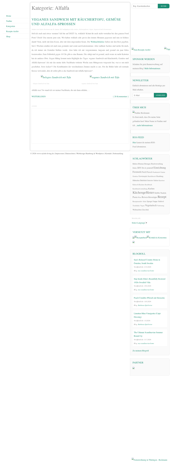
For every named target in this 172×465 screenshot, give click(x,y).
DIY (139, 167)
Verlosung (160, 205)
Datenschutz (70, 153)
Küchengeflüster (84, 29)
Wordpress (100, 153)
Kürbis (157, 192)
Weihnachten (137, 209)
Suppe (155, 201)
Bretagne (147, 164)
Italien (156, 180)
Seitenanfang (118, 153)
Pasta (135, 196)
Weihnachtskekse (97, 41)
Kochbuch (148, 184)
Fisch (144, 172)
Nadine (9, 21)
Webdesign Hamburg (84, 153)
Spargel (149, 201)
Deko (135, 168)
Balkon (135, 164)
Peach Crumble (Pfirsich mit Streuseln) (149, 297)
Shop (8, 36)
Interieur (143, 180)
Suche (163, 6)
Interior (150, 180)
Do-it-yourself (147, 167)
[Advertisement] (80, 125)
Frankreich (156, 172)
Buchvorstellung (157, 164)
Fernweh (137, 171)
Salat (144, 201)
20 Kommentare (106, 29)
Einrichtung (160, 167)
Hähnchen (136, 180)
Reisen (145, 197)
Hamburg (159, 176)
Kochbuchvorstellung (140, 189)
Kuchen (151, 188)
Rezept (162, 196)
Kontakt (108, 153)
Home (8, 15)
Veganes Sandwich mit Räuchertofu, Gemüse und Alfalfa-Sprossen (76, 21)
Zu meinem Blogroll (141, 350)
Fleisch (149, 172)
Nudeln (163, 192)
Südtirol (161, 201)
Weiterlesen (39, 96)
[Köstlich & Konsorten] (156, 237)
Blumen (141, 164)
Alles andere (74, 29)
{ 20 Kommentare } (121, 96)
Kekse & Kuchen (138, 184)
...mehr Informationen (144, 125)
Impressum (59, 153)
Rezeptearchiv (137, 201)
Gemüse (135, 176)
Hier (134, 142)
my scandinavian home (146, 270)
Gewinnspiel (143, 176)
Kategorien (10, 26)
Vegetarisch (97, 29)
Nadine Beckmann (44, 29)
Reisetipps (152, 197)
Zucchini (145, 209)
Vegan (91, 29)
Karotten (162, 180)
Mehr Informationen (152, 68)
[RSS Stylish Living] (159, 143)
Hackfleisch (152, 176)
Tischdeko (136, 205)
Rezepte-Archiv (12, 31)
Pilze (139, 197)
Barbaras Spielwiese (145, 305)
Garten (162, 172)
